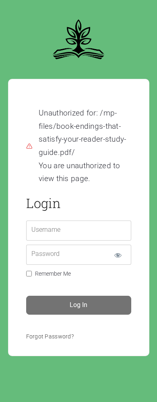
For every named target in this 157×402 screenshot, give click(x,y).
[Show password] (118, 255)
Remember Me (53, 273)
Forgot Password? (50, 336)
